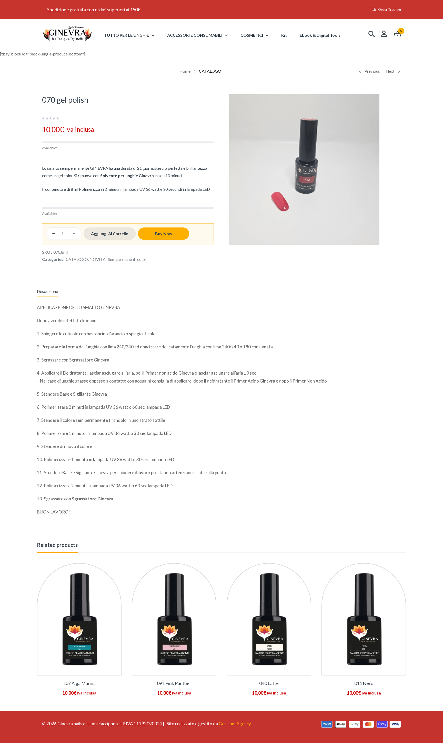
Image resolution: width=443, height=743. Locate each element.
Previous (372, 71)
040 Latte (269, 683)
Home (184, 71)
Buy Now (163, 233)
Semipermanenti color (127, 259)
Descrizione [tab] (47, 291)
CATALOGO (210, 71)
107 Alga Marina (79, 683)
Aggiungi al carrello (109, 233)
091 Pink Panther (174, 683)
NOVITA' (97, 259)
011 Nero (363, 683)
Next (390, 71)
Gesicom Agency (235, 723)
